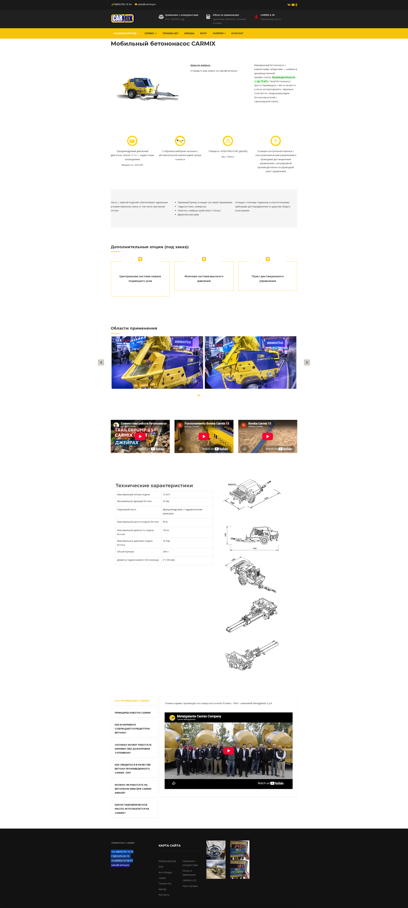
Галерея (218, 33)
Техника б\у (165, 883)
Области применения (226, 14)
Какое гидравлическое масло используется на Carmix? (132, 808)
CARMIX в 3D (268, 14)
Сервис (149, 33)
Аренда (189, 33)
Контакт (237, 33)
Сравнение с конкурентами (181, 14)
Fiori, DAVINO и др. (175, 19)
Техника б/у (170, 33)
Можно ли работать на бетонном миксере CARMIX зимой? (133, 788)
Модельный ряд (125, 33)
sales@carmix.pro (228, 70)
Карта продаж (190, 885)
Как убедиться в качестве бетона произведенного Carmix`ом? (133, 768)
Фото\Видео (165, 872)
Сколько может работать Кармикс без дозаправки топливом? (133, 748)
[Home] (123, 18)
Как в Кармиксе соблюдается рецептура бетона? (132, 728)
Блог (203, 33)
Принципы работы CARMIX (133, 712)
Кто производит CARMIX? (132, 700)
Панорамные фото (271, 19)
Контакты (164, 894)
